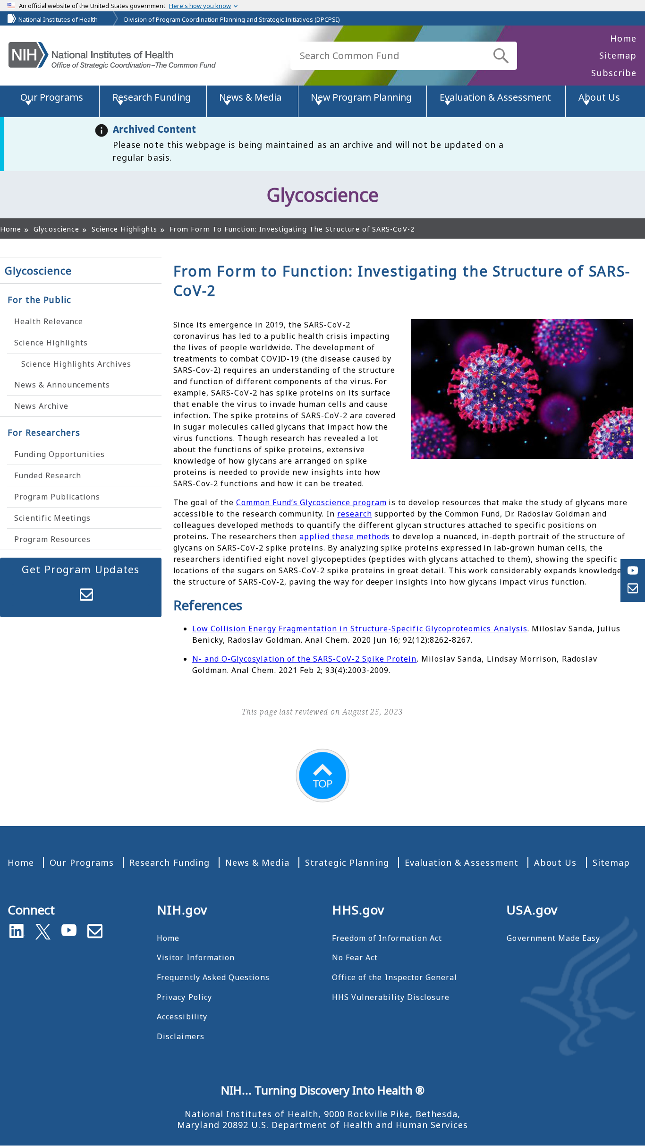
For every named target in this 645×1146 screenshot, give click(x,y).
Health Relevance (48, 321)
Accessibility (182, 1016)
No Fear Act (355, 957)
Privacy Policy (184, 997)
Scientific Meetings (52, 518)
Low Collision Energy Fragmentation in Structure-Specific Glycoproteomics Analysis (360, 628)
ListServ (86, 595)
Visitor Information (196, 957)
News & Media (257, 862)
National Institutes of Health (58, 19)
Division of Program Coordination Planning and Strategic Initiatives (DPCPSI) (232, 19)
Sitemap (618, 55)
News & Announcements (62, 384)
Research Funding (169, 862)
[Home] (112, 55)
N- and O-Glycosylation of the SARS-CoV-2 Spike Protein (304, 659)
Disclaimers (180, 1036)
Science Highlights (51, 342)
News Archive (41, 406)
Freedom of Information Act (387, 938)
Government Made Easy (553, 938)
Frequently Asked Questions (213, 977)
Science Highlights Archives (76, 364)
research (354, 513)
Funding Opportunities (59, 454)
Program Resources (52, 539)
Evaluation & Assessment (461, 862)
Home (623, 38)
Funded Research (47, 475)
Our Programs (82, 862)
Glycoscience (38, 270)
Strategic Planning (347, 862)
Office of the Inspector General (395, 977)
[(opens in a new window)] (43, 929)
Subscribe (614, 72)
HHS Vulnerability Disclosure (391, 997)
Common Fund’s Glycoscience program (311, 502)
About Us (555, 862)
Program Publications (57, 496)
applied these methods (344, 536)
